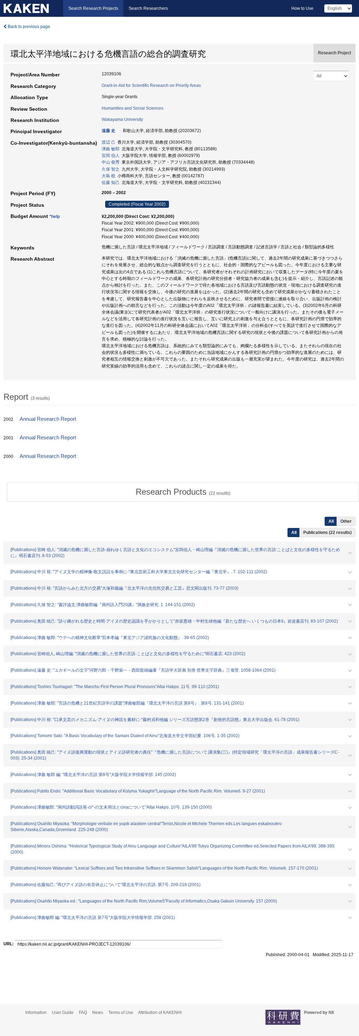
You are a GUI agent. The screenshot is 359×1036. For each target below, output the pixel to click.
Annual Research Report (48, 419)
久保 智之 (111, 169)
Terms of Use (120, 1012)
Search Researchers (148, 8)
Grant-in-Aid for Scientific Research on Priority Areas (151, 85)
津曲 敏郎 (111, 148)
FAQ (83, 1012)
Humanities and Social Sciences (132, 108)
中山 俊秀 (111, 162)
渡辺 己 (108, 142)
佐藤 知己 (111, 182)
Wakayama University (122, 119)
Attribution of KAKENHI (160, 1012)
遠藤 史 (108, 130)
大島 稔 (108, 175)
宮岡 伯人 (111, 155)
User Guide (63, 1012)
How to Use (302, 8)
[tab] (183, 492)
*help (54, 216)
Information (36, 1012)
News (97, 1012)
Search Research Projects (93, 8)
